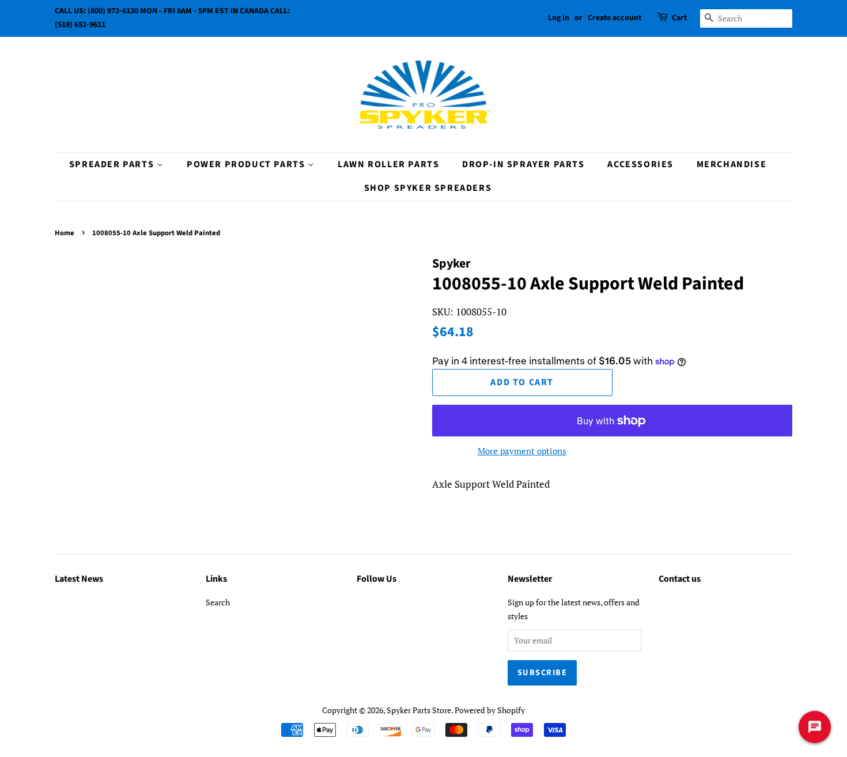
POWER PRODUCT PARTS (247, 164)
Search (218, 602)
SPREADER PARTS (113, 164)
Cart (679, 18)
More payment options (522, 451)
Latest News (79, 579)
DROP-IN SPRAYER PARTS (523, 164)
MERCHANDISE (732, 164)
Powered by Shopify (490, 710)
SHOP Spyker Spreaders (428, 188)
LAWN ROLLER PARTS (388, 164)
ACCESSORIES (640, 164)
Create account (614, 18)
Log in (558, 18)
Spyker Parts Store (419, 710)
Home (64, 233)
